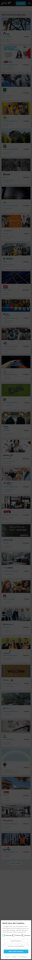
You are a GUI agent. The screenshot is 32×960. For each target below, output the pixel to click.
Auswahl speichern (16, 941)
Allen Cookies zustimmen (16, 951)
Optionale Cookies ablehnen (16, 946)
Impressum (14, 956)
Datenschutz (7, 956)
